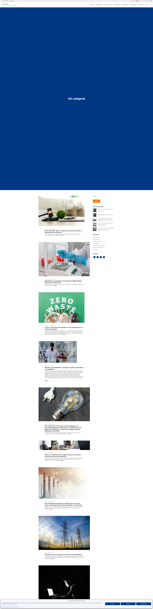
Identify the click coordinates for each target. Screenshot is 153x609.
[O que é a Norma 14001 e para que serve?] (94, 215)
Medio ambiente (96, 243)
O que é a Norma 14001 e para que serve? (106, 214)
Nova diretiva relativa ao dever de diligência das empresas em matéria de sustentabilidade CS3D (106, 229)
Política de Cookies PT (5, 606)
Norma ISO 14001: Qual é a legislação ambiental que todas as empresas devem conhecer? (105, 219)
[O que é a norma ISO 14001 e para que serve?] (94, 210)
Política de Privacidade (12, 606)
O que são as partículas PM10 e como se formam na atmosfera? (105, 224)
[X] (94, 257)
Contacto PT (11, 0)
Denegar (128, 603)
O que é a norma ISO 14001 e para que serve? (105, 210)
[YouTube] (104, 257)
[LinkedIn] (101, 257)
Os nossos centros (5, 0)
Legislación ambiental (97, 241)
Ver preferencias (143, 603)
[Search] (142, 1)
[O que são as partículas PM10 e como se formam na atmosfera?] (94, 224)
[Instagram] (98, 257)
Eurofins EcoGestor (96, 239)
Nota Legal (17, 606)
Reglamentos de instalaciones (98, 247)
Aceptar (112, 603)
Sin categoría (95, 249)
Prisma (46, 365)
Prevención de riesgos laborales (99, 245)
